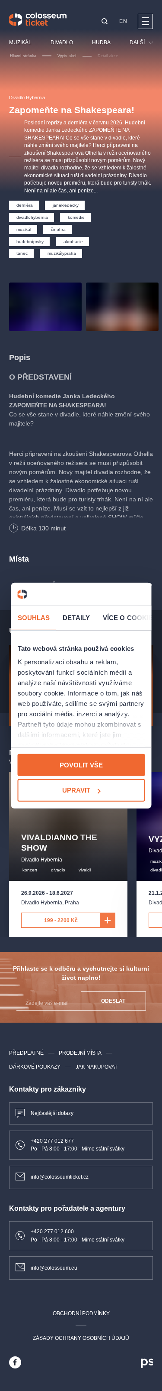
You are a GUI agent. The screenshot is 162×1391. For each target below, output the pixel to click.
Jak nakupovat (97, 1067)
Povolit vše (81, 764)
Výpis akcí (66, 56)
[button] (104, 22)
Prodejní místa (80, 1053)
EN (123, 21)
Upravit (76, 790)
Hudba (101, 42)
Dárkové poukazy (34, 1067)
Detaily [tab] (76, 617)
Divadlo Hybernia (27, 97)
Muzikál (20, 42)
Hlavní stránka (23, 56)
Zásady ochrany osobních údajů (81, 1338)
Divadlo (62, 42)
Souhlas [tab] (33, 617)
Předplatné (26, 1053)
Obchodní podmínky (81, 1313)
